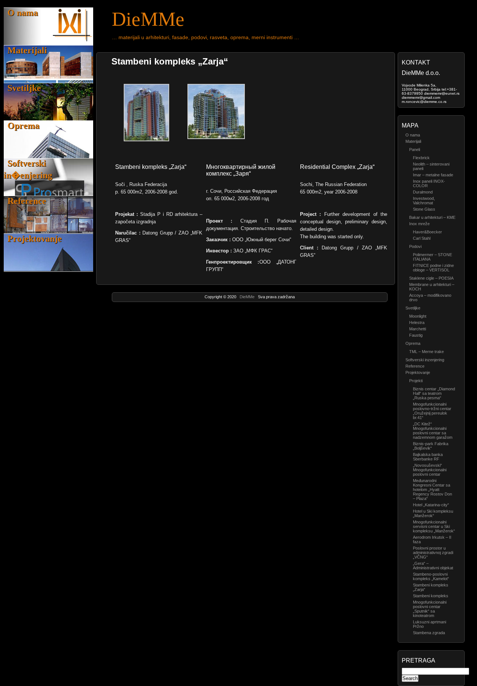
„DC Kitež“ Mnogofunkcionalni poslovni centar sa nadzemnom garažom (432, 431)
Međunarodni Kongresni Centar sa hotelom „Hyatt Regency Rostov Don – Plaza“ (432, 489)
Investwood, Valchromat (424, 200)
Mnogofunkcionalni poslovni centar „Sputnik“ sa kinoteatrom (429, 609)
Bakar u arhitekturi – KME (432, 217)
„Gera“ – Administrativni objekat (433, 565)
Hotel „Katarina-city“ (431, 505)
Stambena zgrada (429, 632)
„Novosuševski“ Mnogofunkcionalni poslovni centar (429, 469)
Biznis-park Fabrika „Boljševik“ (430, 445)
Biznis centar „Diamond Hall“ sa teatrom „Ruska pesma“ (434, 393)
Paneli (414, 149)
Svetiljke (24, 88)
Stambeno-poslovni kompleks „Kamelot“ (431, 576)
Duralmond (423, 192)
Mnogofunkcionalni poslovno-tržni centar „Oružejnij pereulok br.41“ (432, 411)
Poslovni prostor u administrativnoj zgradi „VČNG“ (433, 552)
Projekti (416, 380)
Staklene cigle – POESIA (431, 278)
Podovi (415, 246)
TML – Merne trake (426, 351)
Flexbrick (421, 157)
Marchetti (417, 329)
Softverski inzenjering (424, 360)
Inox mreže (419, 223)
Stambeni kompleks (430, 596)
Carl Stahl (421, 238)
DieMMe (248, 297)
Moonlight (417, 316)
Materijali (27, 50)
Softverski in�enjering (28, 169)
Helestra (416, 322)
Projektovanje (34, 238)
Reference (26, 201)
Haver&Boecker (427, 232)
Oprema (23, 125)
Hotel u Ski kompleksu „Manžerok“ (433, 513)
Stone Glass (424, 209)
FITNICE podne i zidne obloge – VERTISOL (433, 267)
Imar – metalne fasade (433, 175)
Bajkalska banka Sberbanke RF (428, 456)
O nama (22, 13)
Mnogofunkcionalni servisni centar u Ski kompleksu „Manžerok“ (434, 526)
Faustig (416, 335)
